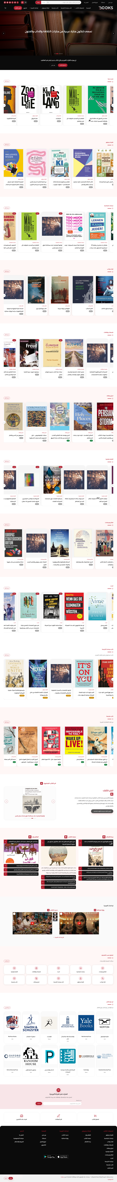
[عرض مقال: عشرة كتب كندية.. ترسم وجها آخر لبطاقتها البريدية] (5, 874)
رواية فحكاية (64, 1138)
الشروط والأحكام (19, 1142)
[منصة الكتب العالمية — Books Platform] (106, 8)
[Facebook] (15, 2)
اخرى (111, 1158)
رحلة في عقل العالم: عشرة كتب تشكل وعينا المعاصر (23, 841)
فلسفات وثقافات (108, 1145)
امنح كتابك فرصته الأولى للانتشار (102, 811)
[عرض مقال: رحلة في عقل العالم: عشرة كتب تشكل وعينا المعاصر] (5, 842)
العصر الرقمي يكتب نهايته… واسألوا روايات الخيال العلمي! (63, 887)
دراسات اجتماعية (108, 1138)
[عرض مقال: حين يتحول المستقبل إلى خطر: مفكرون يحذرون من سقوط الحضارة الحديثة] (43, 843)
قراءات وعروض (45, 8)
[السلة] (5, 8)
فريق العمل (95, 2)
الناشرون (43, 1145)
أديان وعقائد (110, 1148)
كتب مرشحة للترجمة (66, 8)
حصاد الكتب (87, 1138)
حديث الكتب (65, 1135)
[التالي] (3, 33)
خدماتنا (103, 2)
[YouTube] (7, 2)
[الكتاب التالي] (6, 801)
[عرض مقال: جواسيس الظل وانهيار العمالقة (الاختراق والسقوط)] (5, 865)
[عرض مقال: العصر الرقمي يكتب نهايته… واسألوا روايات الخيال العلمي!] (43, 887)
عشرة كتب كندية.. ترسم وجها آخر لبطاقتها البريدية (27, 874)
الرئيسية (88, 8)
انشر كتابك (18, 8)
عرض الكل (7, 81)
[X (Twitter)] (17, 2)
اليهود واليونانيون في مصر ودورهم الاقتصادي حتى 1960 (98, 843)
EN (25, 2)
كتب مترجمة (55, 8)
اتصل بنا (86, 2)
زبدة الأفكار (88, 1142)
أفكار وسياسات (109, 1155)
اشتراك (38, 1103)
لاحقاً (6, 1178)
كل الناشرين (7, 1007)
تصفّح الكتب (63, 65)
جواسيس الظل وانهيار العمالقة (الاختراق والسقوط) (27, 865)
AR (22, 2)
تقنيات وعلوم (109, 1135)
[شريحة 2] (58, 53)
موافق (10, 1178)
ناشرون (25, 8)
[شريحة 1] (61, 53)
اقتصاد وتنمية (109, 1151)
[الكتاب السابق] (53, 801)
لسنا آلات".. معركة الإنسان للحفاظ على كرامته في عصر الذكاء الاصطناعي (99, 873)
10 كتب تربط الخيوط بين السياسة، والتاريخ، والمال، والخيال (26, 869)
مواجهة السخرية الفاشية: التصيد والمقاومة (30, 816)
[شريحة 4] (56, 53)
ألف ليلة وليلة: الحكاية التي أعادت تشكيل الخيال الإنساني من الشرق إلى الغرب (60, 877)
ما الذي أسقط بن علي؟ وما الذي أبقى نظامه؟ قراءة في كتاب (99, 868)
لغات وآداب (110, 1142)
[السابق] (113, 33)
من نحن (110, 2)
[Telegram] (10, 2)
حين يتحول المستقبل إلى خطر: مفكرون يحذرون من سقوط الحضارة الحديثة (61, 843)
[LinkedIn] (5, 2)
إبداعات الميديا (34, 8)
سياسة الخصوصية (18, 1138)
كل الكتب (7, 961)
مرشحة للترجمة (109, 1161)
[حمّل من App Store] (62, 1157)
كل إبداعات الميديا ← (58, 937)
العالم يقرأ (88, 1135)
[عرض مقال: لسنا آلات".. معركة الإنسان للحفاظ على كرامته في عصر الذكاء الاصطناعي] (80, 873)
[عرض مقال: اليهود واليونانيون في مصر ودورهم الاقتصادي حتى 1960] (80, 843)
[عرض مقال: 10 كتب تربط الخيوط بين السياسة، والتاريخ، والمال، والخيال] (5, 870)
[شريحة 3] (57, 53)
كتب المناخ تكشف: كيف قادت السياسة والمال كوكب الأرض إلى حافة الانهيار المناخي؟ (61, 882)
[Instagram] (12, 2)
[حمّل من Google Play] (50, 1157)
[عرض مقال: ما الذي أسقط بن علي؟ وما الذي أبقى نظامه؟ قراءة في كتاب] (80, 868)
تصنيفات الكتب (79, 8)
